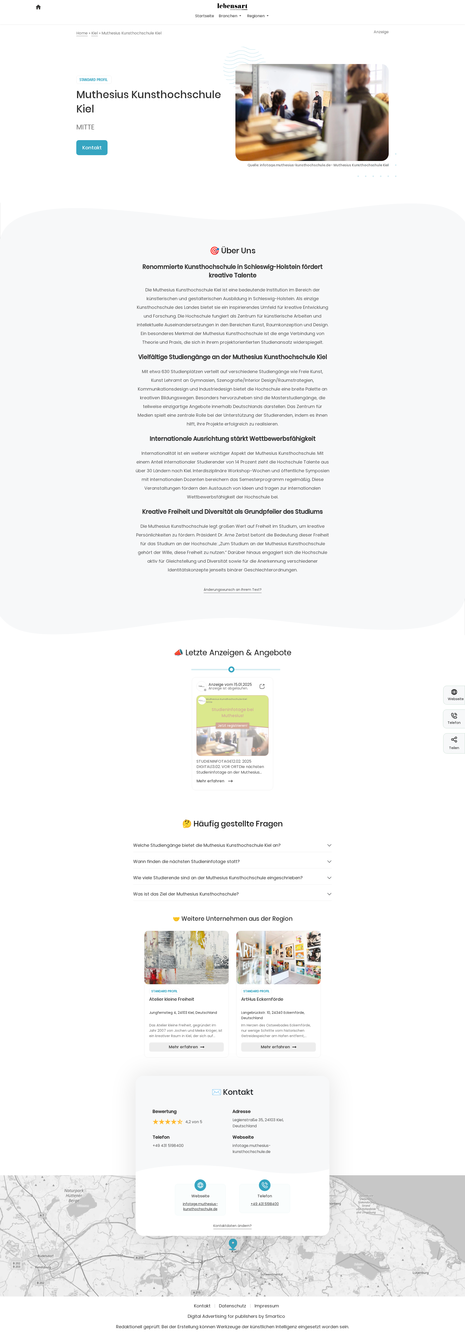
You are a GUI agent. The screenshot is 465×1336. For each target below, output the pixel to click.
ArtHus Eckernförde (262, 999)
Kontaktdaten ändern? (232, 1226)
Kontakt (92, 147)
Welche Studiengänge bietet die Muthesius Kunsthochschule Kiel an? (207, 845)
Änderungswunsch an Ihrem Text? (233, 590)
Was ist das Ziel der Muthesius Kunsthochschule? (186, 894)
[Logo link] (232, 6)
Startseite (204, 16)
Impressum (267, 1306)
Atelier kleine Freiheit (171, 999)
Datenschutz (232, 1306)
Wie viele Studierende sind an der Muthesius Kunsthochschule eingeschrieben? (218, 878)
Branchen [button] (228, 16)
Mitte (85, 127)
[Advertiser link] (186, 957)
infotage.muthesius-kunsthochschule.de (251, 1148)
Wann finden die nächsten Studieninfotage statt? (186, 861)
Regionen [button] (256, 16)
